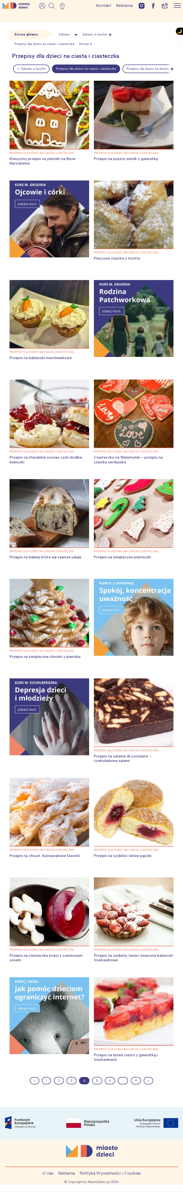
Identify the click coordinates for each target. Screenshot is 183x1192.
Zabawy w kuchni (94, 34)
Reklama (124, 5)
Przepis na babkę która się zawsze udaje (45, 557)
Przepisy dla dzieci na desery (148, 68)
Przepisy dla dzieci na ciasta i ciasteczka (86, 68)
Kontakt (103, 5)
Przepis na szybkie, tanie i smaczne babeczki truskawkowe (133, 957)
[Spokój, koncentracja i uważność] (133, 617)
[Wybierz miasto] (64, 6)
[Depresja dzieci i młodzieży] (49, 716)
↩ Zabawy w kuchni (31, 68)
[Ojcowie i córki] (49, 218)
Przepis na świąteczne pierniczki (122, 557)
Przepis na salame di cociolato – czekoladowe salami (123, 758)
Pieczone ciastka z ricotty (117, 258)
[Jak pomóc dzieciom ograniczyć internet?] (49, 1015)
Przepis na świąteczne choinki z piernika (45, 656)
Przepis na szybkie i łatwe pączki (123, 855)
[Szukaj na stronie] (51, 6)
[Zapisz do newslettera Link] (165, 5)
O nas (47, 1173)
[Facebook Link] (153, 5)
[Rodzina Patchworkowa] (133, 318)
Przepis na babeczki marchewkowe (41, 358)
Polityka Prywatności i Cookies (110, 1173)
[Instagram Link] (141, 5)
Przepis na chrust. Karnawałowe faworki (45, 855)
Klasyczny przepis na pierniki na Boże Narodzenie (42, 160)
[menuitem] (31, 69)
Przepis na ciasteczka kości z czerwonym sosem (46, 957)
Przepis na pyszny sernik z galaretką (126, 158)
